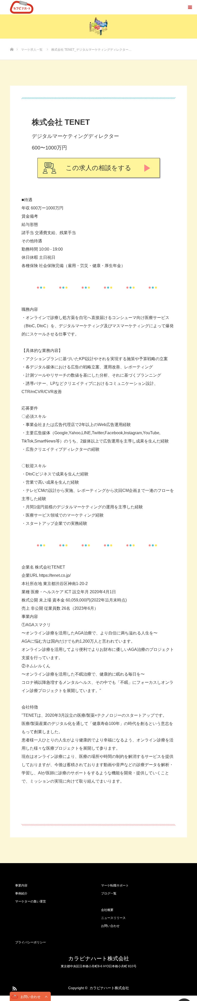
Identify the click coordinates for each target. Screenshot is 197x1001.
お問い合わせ (110, 926)
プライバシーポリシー (30, 942)
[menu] (190, 7)
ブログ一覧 (108, 893)
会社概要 (107, 910)
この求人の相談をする (98, 167)
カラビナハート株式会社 (98, 958)
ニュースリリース (113, 918)
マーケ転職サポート (115, 885)
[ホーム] (11, 41)
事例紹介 (21, 893)
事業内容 (21, 885)
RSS (14, 987)
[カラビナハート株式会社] (21, 7)
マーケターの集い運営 (30, 901)
